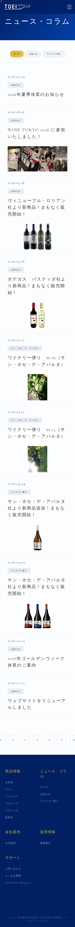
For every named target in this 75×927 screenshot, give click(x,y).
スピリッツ (11, 803)
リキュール (11, 810)
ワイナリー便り (54, 54)
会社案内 (10, 843)
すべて (17, 54)
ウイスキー (11, 796)
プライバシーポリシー (18, 882)
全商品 (9, 782)
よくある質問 (13, 875)
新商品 (9, 817)
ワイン (9, 789)
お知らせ (33, 54)
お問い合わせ (13, 868)
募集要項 (45, 843)
